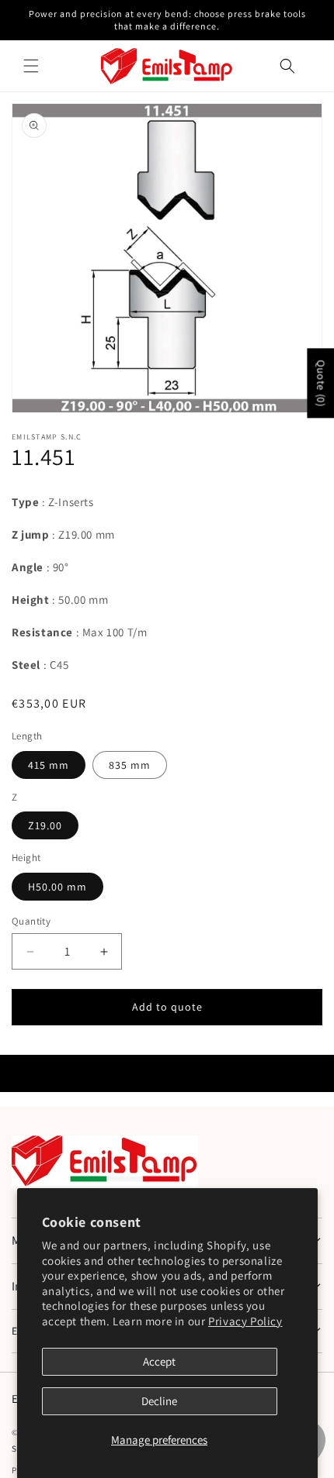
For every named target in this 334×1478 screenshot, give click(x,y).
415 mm (48, 765)
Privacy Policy (245, 1321)
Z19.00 (45, 825)
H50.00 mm (57, 887)
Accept (159, 1361)
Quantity (31, 921)
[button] (31, 66)
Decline (159, 1401)
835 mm (130, 765)
